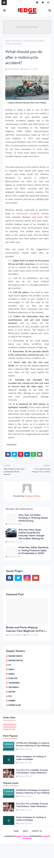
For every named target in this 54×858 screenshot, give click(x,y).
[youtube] (35, 578)
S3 (9, 665)
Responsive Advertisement (27, 27)
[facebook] (37, 2)
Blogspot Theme (21, 836)
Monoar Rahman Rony (25, 103)
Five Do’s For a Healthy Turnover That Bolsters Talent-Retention (32, 771)
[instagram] (48, 2)
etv (10, 696)
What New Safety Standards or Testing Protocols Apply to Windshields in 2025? (33, 550)
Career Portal (9, 729)
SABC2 (11, 674)
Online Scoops (9, 727)
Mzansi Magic (15, 656)
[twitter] (43, 2)
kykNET (12, 701)
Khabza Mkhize (13, 69)
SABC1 (11, 669)
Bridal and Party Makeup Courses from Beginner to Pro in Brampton (26, 629)
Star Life (12, 678)
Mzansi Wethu (15, 660)
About (25, 831)
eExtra (11, 692)
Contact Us (37, 831)
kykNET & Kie (14, 705)
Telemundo (14, 683)
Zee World (13, 687)
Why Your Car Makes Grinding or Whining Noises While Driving (33, 518)
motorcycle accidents (27, 213)
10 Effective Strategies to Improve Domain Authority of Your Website (33, 744)
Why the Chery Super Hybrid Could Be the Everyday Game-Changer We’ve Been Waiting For (31, 534)
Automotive (16, 41)
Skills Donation (10, 724)
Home (7, 41)
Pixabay (42, 103)
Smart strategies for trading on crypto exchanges (31, 758)
